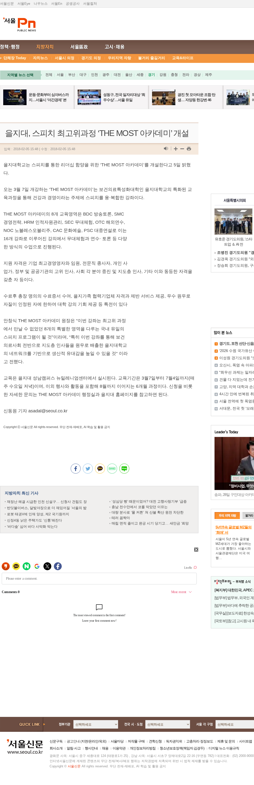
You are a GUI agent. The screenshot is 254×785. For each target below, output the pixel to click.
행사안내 (91, 748)
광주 (105, 75)
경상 (197, 75)
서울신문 (7, 3)
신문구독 (56, 741)
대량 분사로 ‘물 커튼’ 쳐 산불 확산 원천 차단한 (148, 512)
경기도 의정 (91, 58)
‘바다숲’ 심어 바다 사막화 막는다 (32, 526)
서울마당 (117, 741)
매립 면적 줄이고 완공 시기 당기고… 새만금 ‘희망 (150, 523)
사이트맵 (245, 741)
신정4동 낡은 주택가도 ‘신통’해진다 (34, 520)
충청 (174, 75)
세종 (140, 75)
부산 (71, 75)
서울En (56, 3)
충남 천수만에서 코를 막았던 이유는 (140, 507)
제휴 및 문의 (226, 741)
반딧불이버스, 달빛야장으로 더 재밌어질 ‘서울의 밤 (47, 508)
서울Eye (23, 3)
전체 (48, 75)
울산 (128, 75)
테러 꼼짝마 (121, 518)
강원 (162, 75)
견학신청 (155, 741)
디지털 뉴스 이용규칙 (224, 748)
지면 (84, 741)
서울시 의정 (64, 58)
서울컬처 (90, 3)
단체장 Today (14, 58)
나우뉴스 (41, 3)
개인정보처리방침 (143, 748)
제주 (208, 75)
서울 (60, 75)
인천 (94, 75)
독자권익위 (174, 741)
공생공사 (73, 3)
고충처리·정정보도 (199, 741)
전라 (185, 75)
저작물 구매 (136, 741)
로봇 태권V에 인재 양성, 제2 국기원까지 (38, 514)
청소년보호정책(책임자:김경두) (182, 748)
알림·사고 (74, 748)
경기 (151, 75)
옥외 (102, 741)
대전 (117, 75)
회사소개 (56, 748)
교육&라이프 (182, 58)
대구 (83, 75)
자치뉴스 (40, 58)
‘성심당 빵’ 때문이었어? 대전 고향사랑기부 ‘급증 (149, 501)
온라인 (93, 741)
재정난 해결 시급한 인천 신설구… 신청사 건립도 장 (47, 502)
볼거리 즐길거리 (151, 58)
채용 (105, 748)
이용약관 (119, 748)
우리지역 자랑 (119, 58)
